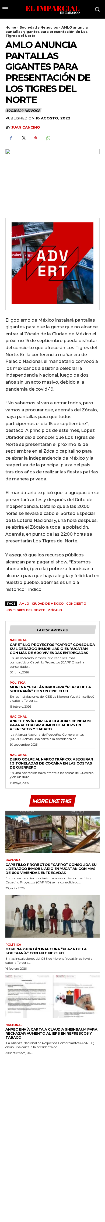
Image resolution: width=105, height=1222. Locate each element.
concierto (76, 603)
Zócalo (55, 610)
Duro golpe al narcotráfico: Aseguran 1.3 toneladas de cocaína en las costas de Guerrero (51, 763)
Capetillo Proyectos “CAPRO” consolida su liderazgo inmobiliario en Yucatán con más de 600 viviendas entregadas (52, 648)
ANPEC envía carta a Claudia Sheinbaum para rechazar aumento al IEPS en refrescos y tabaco (50, 725)
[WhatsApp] (48, 138)
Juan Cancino (25, 127)
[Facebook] (10, 138)
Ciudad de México (48, 603)
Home (10, 27)
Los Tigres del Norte (25, 610)
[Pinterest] (35, 138)
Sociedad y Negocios (39, 27)
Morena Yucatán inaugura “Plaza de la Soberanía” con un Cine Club (50, 689)
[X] (23, 138)
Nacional (18, 640)
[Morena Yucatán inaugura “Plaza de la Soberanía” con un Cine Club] (52, 916)
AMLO (24, 603)
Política (17, 682)
